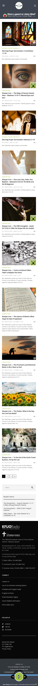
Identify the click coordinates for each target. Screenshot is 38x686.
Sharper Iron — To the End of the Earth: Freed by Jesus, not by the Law (18, 458)
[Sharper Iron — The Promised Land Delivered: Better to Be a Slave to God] (19, 348)
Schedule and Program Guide (11, 589)
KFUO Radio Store (8, 605)
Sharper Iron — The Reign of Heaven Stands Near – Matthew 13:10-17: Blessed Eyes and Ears (18, 95)
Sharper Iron (6, 90)
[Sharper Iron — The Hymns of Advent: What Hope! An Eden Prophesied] (19, 300)
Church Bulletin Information (11, 601)
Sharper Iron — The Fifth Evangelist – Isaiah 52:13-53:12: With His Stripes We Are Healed (18, 227)
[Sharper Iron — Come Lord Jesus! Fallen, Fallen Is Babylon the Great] (19, 253)
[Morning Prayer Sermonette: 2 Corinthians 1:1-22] (19, 34)
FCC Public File (7, 644)
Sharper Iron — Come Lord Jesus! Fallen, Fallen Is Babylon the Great (16, 271)
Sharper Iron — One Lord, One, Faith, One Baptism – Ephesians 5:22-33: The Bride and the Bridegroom (18, 181)
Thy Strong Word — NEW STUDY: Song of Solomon (17, 509)
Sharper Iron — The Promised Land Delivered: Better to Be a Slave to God (19, 366)
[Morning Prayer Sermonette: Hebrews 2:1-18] (19, 123)
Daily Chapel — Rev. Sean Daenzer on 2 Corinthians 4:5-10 (17, 514)
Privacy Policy (6, 649)
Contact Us (5, 582)
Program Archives (8, 593)
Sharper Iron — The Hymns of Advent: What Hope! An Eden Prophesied (18, 317)
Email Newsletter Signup (10, 597)
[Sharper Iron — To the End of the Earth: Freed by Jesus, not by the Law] (19, 440)
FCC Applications (7, 646)
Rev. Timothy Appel (7, 100)
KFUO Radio (5, 56)
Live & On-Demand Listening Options (14, 585)
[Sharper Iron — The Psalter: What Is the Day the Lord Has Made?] (19, 394)
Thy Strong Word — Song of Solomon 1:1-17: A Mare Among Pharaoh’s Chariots (18, 504)
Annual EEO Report (8, 642)
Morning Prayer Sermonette (11, 48)
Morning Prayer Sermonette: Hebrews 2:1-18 (18, 140)
